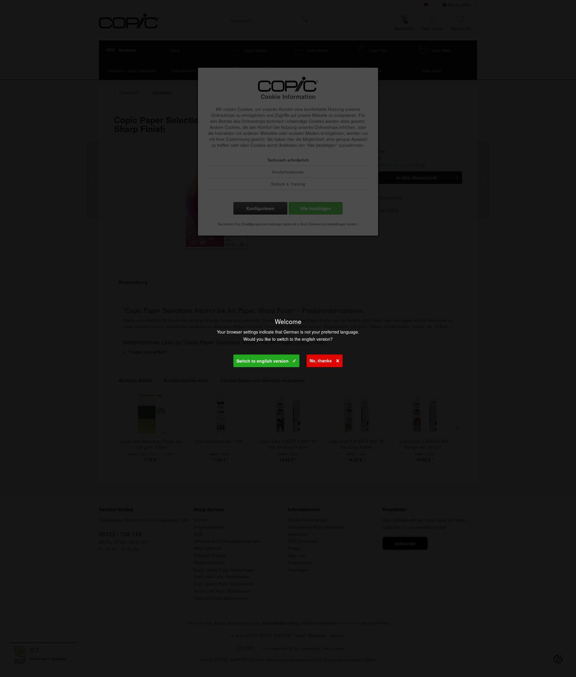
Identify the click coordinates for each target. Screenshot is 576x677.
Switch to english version (262, 361)
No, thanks (321, 361)
